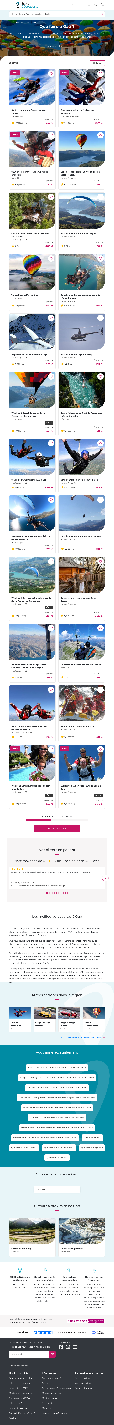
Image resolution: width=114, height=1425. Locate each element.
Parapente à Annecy (19, 1408)
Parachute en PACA (18, 1388)
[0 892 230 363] (81, 1321)
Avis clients (47, 1403)
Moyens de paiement (52, 1393)
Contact (46, 1383)
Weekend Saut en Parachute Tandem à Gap (42, 885)
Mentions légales (50, 1398)
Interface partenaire (84, 1383)
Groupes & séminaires (85, 1388)
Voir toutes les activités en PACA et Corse (81, 1037)
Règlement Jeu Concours (54, 1413)
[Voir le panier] (103, 5)
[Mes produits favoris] (96, 5)
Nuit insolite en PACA (19, 1398)
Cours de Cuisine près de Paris (23, 1413)
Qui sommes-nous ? (52, 1378)
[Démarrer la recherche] (102, 14)
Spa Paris (13, 1418)
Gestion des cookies (18, 1365)
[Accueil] (10, 22)
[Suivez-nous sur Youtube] (75, 1346)
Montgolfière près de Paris (22, 1393)
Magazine (46, 1408)
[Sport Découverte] (27, 4)
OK (52, 1354)
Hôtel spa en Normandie (21, 1383)
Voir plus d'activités (57, 828)
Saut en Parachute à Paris (21, 1378)
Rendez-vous (77, 5)
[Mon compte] (89, 5)
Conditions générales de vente (56, 1388)
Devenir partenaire (84, 1378)
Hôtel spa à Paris (17, 1403)
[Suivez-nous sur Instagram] (67, 1346)
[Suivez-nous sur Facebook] (60, 1346)
